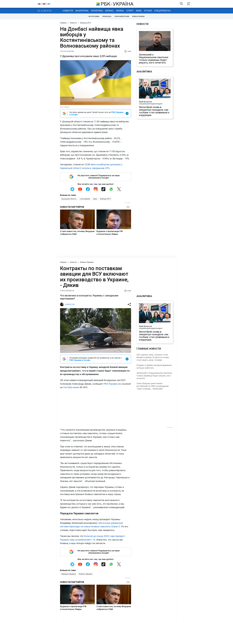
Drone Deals (106, 16)
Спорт (129, 10)
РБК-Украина (111, 383)
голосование (85, 199)
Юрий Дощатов (145, 102)
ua (39, 4)
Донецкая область (69, 199)
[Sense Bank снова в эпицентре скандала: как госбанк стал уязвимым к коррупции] (155, 89)
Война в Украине (138, 16)
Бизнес (109, 10)
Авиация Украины (68, 574)
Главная (63, 23)
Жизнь (120, 10)
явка (95, 199)
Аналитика (81, 10)
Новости (68, 10)
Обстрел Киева (93, 16)
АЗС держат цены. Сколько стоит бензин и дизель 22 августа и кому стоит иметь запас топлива (153, 357)
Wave (139, 10)
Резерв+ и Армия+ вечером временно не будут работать (154, 366)
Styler (148, 10)
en (44, 4)
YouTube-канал (71, 387)
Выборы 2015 (85, 23)
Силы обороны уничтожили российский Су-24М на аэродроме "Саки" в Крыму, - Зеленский (153, 386)
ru (49, 4)
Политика (97, 10)
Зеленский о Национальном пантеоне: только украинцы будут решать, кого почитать (154, 58)
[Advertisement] (95, 409)
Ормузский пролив (122, 16)
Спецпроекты (162, 10)
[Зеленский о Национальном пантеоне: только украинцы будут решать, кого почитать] (155, 41)
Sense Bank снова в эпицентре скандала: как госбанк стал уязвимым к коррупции (154, 111)
